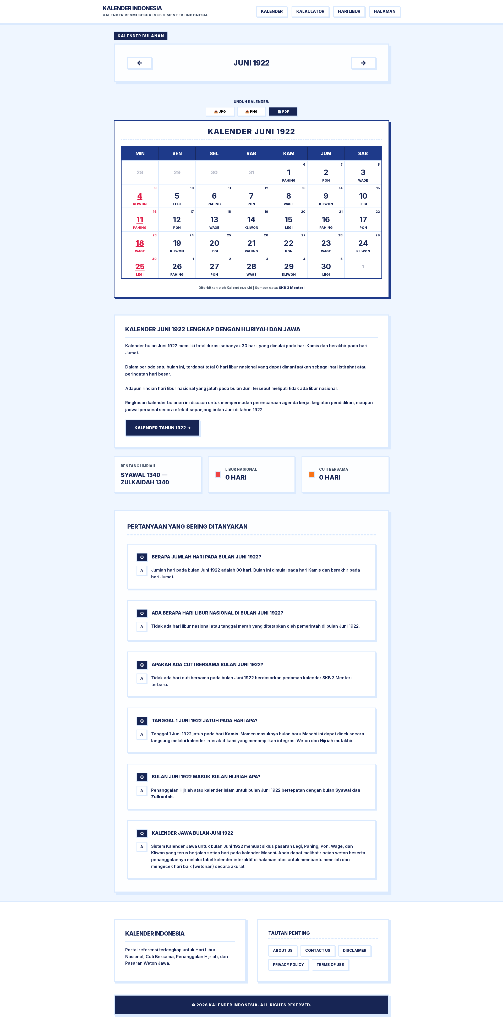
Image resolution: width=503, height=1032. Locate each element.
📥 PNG (251, 111)
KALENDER (272, 11)
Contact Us (317, 950)
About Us (283, 950)
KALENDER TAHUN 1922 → (162, 427)
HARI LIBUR (349, 11)
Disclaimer (354, 950)
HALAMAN (385, 11)
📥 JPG (220, 111)
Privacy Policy (288, 965)
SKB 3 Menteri (291, 288)
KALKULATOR (310, 11)
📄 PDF (283, 111)
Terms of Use (330, 965)
